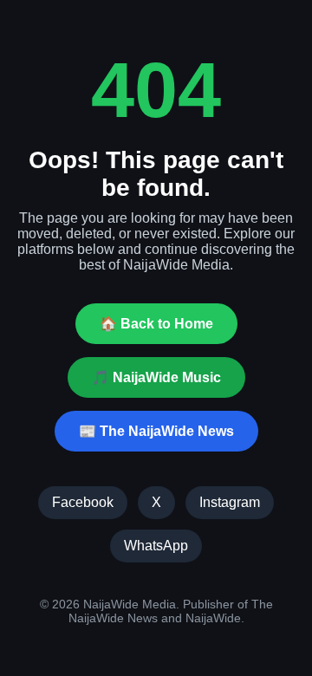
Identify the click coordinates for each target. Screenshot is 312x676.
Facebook (83, 502)
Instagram (229, 502)
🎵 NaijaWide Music (156, 377)
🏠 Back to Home (156, 323)
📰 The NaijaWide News (156, 431)
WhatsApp (156, 545)
